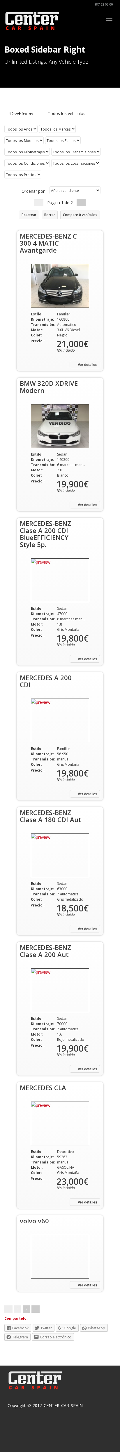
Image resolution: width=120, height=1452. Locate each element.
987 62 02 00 (103, 4)
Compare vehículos (80, 214)
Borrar (49, 214)
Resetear (29, 214)
